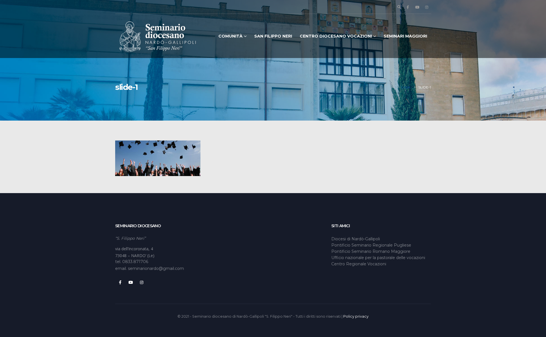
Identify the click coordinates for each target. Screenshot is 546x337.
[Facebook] (408, 7)
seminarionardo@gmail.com (156, 268)
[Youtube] (417, 7)
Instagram (141, 282)
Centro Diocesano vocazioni (336, 36)
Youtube (131, 282)
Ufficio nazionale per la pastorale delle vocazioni (378, 257)
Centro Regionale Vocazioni (358, 263)
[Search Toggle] (399, 7)
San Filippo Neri (273, 36)
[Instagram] (427, 7)
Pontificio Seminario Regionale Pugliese (371, 245)
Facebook (120, 282)
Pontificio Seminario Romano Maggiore (370, 251)
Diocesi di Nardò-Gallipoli (355, 238)
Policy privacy (356, 316)
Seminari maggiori (405, 36)
